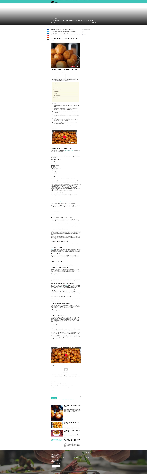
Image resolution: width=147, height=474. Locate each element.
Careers (87, 455)
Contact (56, 2)
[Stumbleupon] (48, 37)
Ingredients (64, 457)
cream (60, 287)
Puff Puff (57, 18)
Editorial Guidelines (88, 452)
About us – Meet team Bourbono (78, 454)
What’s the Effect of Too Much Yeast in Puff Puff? (61, 345)
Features (64, 460)
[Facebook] (48, 29)
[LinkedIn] (48, 33)
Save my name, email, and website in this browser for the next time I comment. (62, 385)
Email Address (54, 464)
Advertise (87, 454)
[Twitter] (48, 31)
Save (48, 35)
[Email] (48, 39)
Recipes (64, 452)
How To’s (64, 454)
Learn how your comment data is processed (67, 399)
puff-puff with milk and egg (69, 150)
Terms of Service (76, 457)
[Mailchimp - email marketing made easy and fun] (59, 467)
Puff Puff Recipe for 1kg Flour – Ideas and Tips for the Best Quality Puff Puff (64, 201)
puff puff (53, 365)
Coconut (52, 249)
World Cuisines (65, 455)
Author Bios (76, 455)
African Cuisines (53, 18)
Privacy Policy (88, 457)
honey (66, 285)
